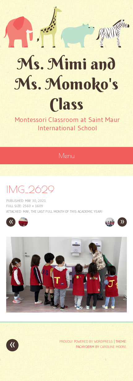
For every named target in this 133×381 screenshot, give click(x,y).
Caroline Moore (113, 347)
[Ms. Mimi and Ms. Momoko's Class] (66, 27)
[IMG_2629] (66, 311)
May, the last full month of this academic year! (62, 211)
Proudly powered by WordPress (86, 341)
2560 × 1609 (33, 206)
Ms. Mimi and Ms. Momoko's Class (66, 84)
